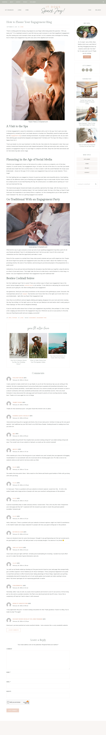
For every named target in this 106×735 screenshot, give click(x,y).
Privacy (87, 168)
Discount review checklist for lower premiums (27, 619)
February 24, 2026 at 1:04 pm (20, 380)
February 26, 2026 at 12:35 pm (21, 621)
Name (8, 672)
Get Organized (9, 10)
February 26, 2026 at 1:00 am (20, 565)
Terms (87, 163)
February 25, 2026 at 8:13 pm (20, 534)
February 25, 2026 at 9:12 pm (20, 550)
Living (19, 10)
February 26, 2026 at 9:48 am (20, 606)
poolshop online (18, 377)
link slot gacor (18, 547)
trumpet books (17, 402)
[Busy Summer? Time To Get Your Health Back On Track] (87, 114)
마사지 (15, 467)
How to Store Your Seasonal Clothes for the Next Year (87, 145)
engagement (32, 317)
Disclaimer (87, 159)
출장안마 (15, 449)
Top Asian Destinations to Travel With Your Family (57, 357)
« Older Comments (13, 630)
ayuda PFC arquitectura (20, 603)
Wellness (98, 10)
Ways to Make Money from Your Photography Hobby (38, 361)
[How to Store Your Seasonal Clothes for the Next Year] (87, 135)
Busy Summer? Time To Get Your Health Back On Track (87, 124)
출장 (14, 433)
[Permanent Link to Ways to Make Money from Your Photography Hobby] (38, 358)
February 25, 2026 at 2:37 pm (20, 518)
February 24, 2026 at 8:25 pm (20, 418)
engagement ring (41, 317)
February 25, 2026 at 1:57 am (20, 451)
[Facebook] (83, 70)
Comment (9, 649)
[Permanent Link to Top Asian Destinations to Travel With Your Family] (57, 353)
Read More (87, 56)
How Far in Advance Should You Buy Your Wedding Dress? (19, 362)
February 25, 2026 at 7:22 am (20, 469)
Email (8, 682)
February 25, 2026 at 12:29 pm (21, 485)
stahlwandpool (18, 585)
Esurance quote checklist (21, 416)
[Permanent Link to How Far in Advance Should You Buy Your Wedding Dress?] (18, 358)
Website (8, 691)
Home (27, 10)
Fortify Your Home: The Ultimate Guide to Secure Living (87, 101)
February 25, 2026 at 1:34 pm (20, 500)
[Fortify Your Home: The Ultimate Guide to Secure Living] (87, 90)
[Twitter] (87, 70)
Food (89, 10)
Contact (87, 172)
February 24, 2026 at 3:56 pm (20, 404)
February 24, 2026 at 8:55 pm (20, 436)
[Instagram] (90, 70)
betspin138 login (18, 532)
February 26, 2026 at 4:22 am (20, 588)
